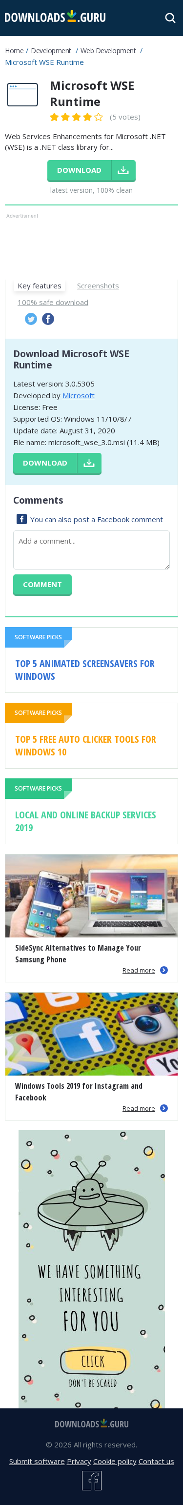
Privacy (79, 1461)
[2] (60, 117)
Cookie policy (115, 1461)
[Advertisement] (91, 245)
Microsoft (78, 395)
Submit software (37, 1461)
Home (14, 50)
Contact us (156, 1461)
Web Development (108, 50)
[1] (55, 117)
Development (51, 50)
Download (45, 463)
